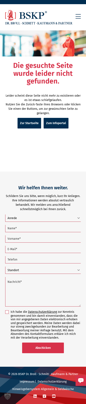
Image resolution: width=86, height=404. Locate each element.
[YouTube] (54, 396)
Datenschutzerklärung (42, 312)
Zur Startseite (29, 123)
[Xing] (44, 396)
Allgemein (47, 389)
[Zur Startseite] (26, 14)
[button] (78, 16)
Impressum (27, 381)
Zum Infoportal (56, 123)
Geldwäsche (66, 389)
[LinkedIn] (35, 396)
